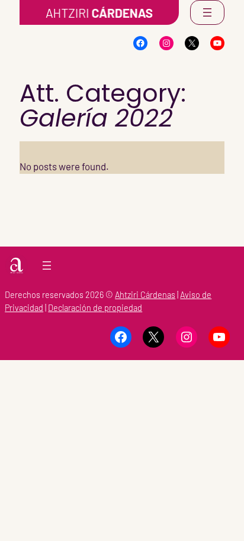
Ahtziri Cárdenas (145, 295)
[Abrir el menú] (207, 12)
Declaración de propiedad (95, 308)
